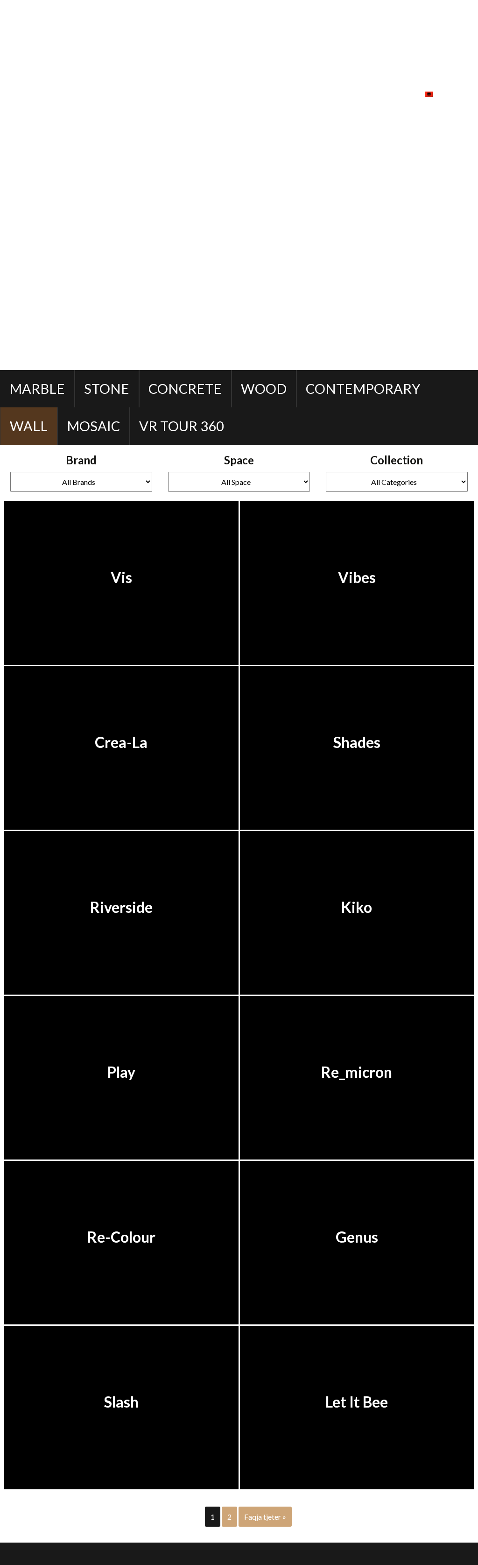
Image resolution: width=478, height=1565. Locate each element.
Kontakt (389, 93)
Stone (106, 388)
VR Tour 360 (181, 426)
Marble (37, 388)
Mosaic (93, 426)
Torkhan (121, 1554)
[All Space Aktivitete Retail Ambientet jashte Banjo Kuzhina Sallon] (239, 482)
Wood (264, 388)
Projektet (324, 93)
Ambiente (175, 93)
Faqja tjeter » (265, 1516)
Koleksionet (248, 93)
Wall (29, 426)
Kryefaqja (108, 93)
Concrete (185, 388)
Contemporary (363, 388)
